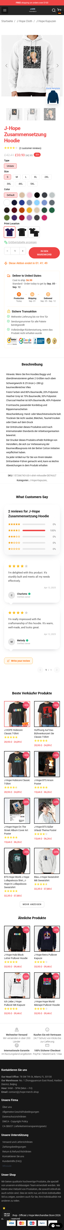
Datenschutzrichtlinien (14, 1116)
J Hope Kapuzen (46, 21)
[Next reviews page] (57, 670)
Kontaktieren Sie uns (13, 1156)
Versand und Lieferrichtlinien (17, 1142)
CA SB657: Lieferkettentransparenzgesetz (24, 1126)
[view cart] (59, 10)
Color (7, 189)
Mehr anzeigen (32, 904)
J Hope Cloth (24, 21)
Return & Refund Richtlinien (16, 1151)
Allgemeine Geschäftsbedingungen (20, 1111)
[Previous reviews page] (40, 670)
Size (6, 171)
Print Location (11, 223)
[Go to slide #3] (50, 114)
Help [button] (58, 1226)
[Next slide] (57, 65)
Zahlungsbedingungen (14, 1146)
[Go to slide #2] (32, 114)
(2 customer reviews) (30, 148)
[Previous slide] (6, 65)
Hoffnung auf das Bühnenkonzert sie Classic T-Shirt (44, 733)
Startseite (7, 21)
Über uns (7, 1107)
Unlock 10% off (7, 1215)
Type (6, 160)
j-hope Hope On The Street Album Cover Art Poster (16, 830)
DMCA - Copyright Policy (15, 1121)
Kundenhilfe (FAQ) (12, 1161)
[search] (54, 10)
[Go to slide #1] (14, 114)
